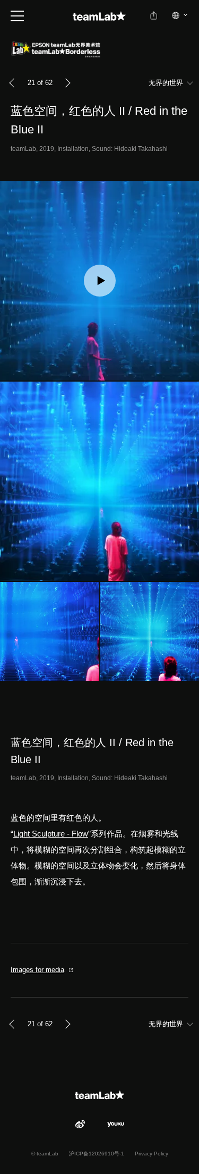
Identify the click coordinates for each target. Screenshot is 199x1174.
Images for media (37, 970)
